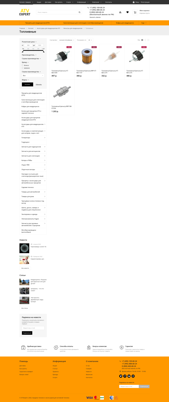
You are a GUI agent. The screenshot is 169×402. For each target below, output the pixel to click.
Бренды (55, 374)
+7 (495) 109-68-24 (97, 7)
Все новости (25, 268)
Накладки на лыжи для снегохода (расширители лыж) (32, 175)
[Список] (145, 40)
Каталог (31, 28)
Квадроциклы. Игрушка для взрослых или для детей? (39, 281)
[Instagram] (133, 376)
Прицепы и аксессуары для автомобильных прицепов (31, 182)
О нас (88, 366)
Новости (89, 371)
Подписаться (27, 333)
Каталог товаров (25, 2)
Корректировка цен (37, 259)
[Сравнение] (72, 46)
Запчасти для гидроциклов (31, 147)
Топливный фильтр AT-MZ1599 (60, 72)
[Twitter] (120, 376)
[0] (120, 13)
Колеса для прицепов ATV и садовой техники (31, 112)
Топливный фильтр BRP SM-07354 (62, 107)
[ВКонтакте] (129, 376)
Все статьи (25, 308)
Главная (22, 28)
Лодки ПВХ (25, 165)
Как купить (58, 2)
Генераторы (26, 138)
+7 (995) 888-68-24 (97, 10)
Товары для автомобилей (31, 192)
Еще (143, 23)
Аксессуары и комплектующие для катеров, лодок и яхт (32, 132)
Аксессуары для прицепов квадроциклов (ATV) (31, 119)
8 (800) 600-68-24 (97, 12)
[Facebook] (124, 376)
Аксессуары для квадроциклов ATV (48, 28)
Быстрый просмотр (62, 56)
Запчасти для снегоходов (31, 156)
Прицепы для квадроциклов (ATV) (37, 23)
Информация (81, 2)
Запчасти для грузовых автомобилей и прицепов (31, 224)
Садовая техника (28, 187)
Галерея (88, 369)
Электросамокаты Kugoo (30, 219)
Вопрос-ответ (24, 374)
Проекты (56, 371)
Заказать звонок (95, 17)
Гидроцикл (25, 142)
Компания (95, 2)
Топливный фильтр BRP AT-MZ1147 (86, 72)
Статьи (55, 369)
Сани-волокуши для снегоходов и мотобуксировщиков (83, 23)
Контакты (108, 2)
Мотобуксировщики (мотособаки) (29, 231)
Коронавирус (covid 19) (38, 247)
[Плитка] (142, 40)
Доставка (48, 2)
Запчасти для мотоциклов (31, 151)
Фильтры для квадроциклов (72, 28)
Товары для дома (28, 196)
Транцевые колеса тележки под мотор (33, 202)
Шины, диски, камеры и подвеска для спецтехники (31, 209)
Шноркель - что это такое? (37, 289)
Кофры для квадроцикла (125, 23)
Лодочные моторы (28, 169)
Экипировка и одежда (29, 214)
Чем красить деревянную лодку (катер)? (37, 299)
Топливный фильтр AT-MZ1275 (134, 72)
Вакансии (89, 374)
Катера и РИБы (27, 160)
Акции (39, 2)
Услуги (68, 2)
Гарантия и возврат (26, 371)
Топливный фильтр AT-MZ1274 (110, 72)
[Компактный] (148, 40)
